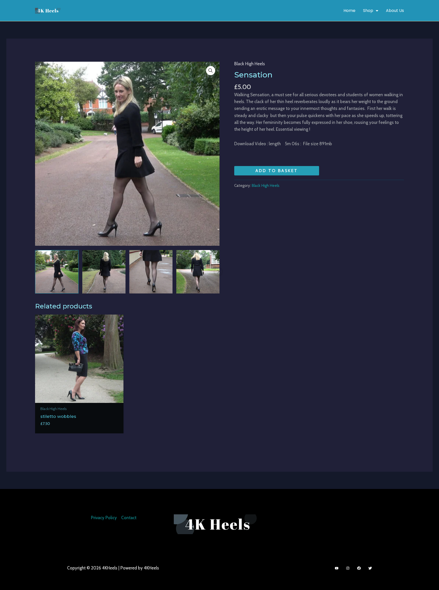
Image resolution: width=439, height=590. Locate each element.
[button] (210, 70)
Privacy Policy (104, 517)
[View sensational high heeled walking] (56, 271)
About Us (395, 10)
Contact (128, 517)
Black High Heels (249, 63)
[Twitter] (370, 568)
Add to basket (276, 170)
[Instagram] (348, 568)
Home (349, 10)
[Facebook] (359, 568)
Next (218, 271)
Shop (368, 10)
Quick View (79, 397)
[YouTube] (336, 568)
